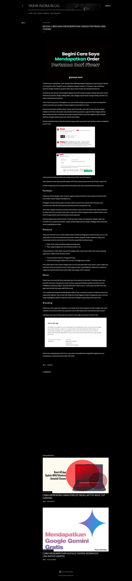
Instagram (87, 177)
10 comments (50, 501)
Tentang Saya (55, 13)
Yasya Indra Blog (44, 5)
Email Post (50, 365)
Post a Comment (51, 559)
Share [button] (23, 23)
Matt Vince (71, 575)
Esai (35, 13)
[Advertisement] (76, 436)
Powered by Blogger (67, 571)
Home (30, 13)
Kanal (39, 13)
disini (73, 356)
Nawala (46, 13)
